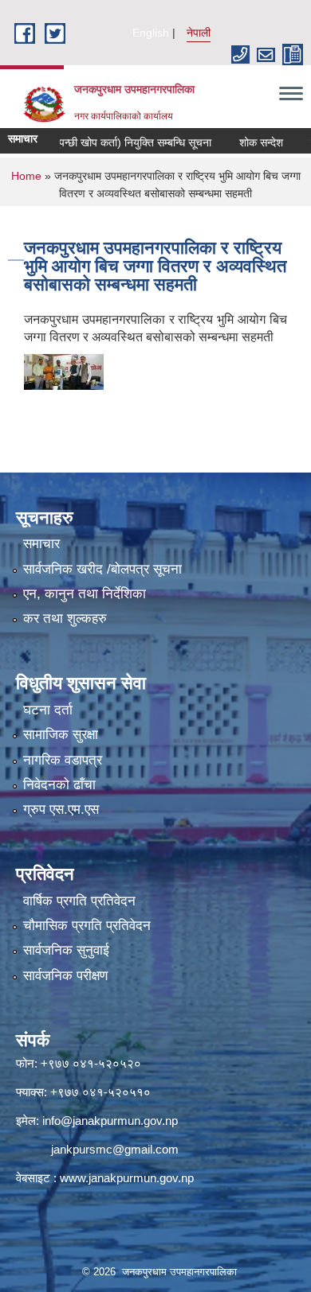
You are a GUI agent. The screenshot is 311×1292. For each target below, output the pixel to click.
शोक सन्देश (244, 142)
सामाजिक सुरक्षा (60, 734)
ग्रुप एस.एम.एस (61, 809)
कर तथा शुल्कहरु (65, 618)
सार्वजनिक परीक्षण (65, 975)
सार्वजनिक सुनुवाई (66, 950)
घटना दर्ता (48, 710)
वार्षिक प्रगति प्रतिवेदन (79, 901)
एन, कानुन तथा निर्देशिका (84, 593)
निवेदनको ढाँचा (59, 784)
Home (26, 175)
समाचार (41, 543)
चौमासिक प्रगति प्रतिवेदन (87, 925)
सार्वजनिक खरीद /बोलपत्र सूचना (102, 569)
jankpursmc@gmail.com (115, 1149)
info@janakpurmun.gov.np (110, 1120)
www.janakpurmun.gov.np (127, 1178)
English (150, 32)
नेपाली (199, 32)
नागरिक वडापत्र (62, 760)
